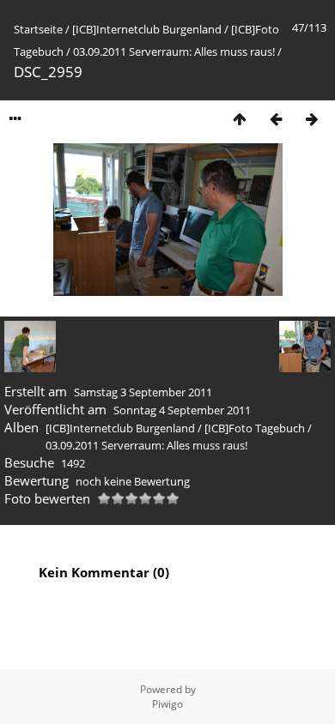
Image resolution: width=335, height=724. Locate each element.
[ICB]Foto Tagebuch (254, 428)
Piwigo (167, 704)
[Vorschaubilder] (240, 119)
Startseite (38, 29)
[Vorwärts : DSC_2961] (312, 119)
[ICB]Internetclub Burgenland (147, 29)
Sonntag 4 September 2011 (182, 410)
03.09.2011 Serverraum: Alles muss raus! (174, 51)
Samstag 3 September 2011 (143, 392)
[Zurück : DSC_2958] (276, 119)
